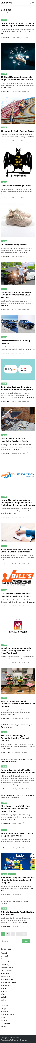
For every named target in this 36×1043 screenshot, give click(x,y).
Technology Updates (7, 1014)
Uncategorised (6, 1023)
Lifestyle (3, 994)
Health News (5, 973)
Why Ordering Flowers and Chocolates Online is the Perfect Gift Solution (18, 703)
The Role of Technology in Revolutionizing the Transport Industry (15, 738)
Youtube (3, 1026)
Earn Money (12, 874)
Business (4, 19)
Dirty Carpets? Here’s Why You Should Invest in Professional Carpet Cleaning (15, 808)
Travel (3, 1017)
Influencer (4, 988)
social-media (5, 1011)
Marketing (4, 997)
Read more (8, 87)
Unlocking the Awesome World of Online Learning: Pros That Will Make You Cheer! (16, 650)
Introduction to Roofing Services (16, 186)
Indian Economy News (8, 982)
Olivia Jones (6, 718)
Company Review (7, 962)
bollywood (4, 956)
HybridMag (23, 1040)
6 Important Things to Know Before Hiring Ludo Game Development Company (17, 880)
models (3, 1000)
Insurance (4, 991)
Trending (4, 1020)
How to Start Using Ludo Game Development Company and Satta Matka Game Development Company (18, 502)
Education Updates (7, 968)
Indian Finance (6, 985)
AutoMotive (4, 953)
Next (23, 934)
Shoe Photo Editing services (14, 245)
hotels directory (6, 976)
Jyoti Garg (6, 752)
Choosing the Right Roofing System (18, 131)
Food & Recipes (6, 970)
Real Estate (5, 1006)
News (3, 1003)
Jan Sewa (6, 2)
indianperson (6, 37)
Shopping (4, 1009)
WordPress (12, 1040)
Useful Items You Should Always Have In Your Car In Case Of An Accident (16, 294)
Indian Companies (7, 979)
